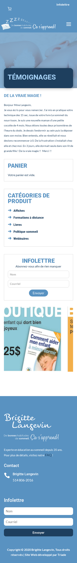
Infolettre (63, 4)
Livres (17, 225)
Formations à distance (28, 217)
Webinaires (21, 238)
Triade (62, 554)
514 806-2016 (23, 480)
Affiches (19, 210)
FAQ (48, 455)
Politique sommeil (25, 231)
